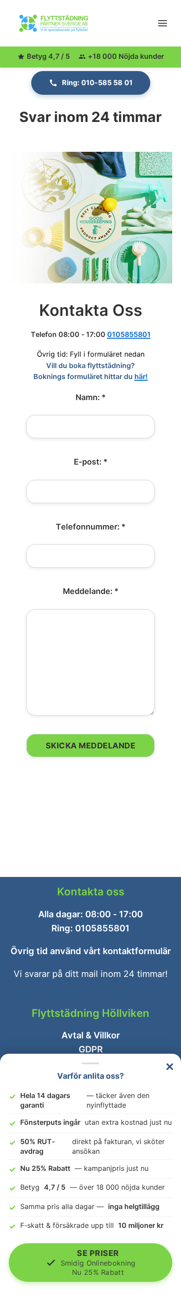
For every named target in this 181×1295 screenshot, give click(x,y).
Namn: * (91, 397)
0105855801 (129, 333)
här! (141, 376)
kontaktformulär (137, 951)
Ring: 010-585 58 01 (97, 82)
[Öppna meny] (162, 23)
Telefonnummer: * (91, 526)
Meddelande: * (91, 591)
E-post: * (91, 461)
